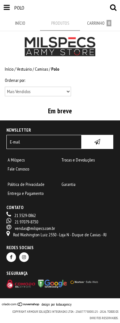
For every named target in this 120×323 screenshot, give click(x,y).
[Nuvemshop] (22, 304)
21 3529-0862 (25, 215)
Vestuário (24, 69)
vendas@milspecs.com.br (35, 228)
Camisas (41, 69)
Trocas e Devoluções (78, 160)
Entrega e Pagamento (26, 193)
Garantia (68, 184)
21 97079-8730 (26, 222)
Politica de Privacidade (26, 184)
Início (9, 69)
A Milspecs (16, 160)
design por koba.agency (57, 304)
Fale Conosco (18, 169)
